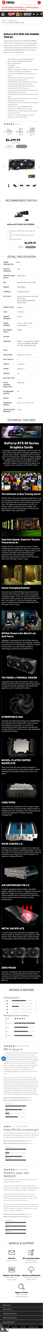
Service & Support (9, 1322)
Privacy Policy (15, 1327)
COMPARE (9, 146)
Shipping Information (10, 1313)
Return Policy (7, 1309)
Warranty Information (10, 1318)
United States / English (33, 1327)
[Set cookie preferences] (4, 1327)
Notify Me (22, 146)
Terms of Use (23, 1327)
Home (3, 20)
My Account (7, 1305)
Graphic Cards (13, 20)
